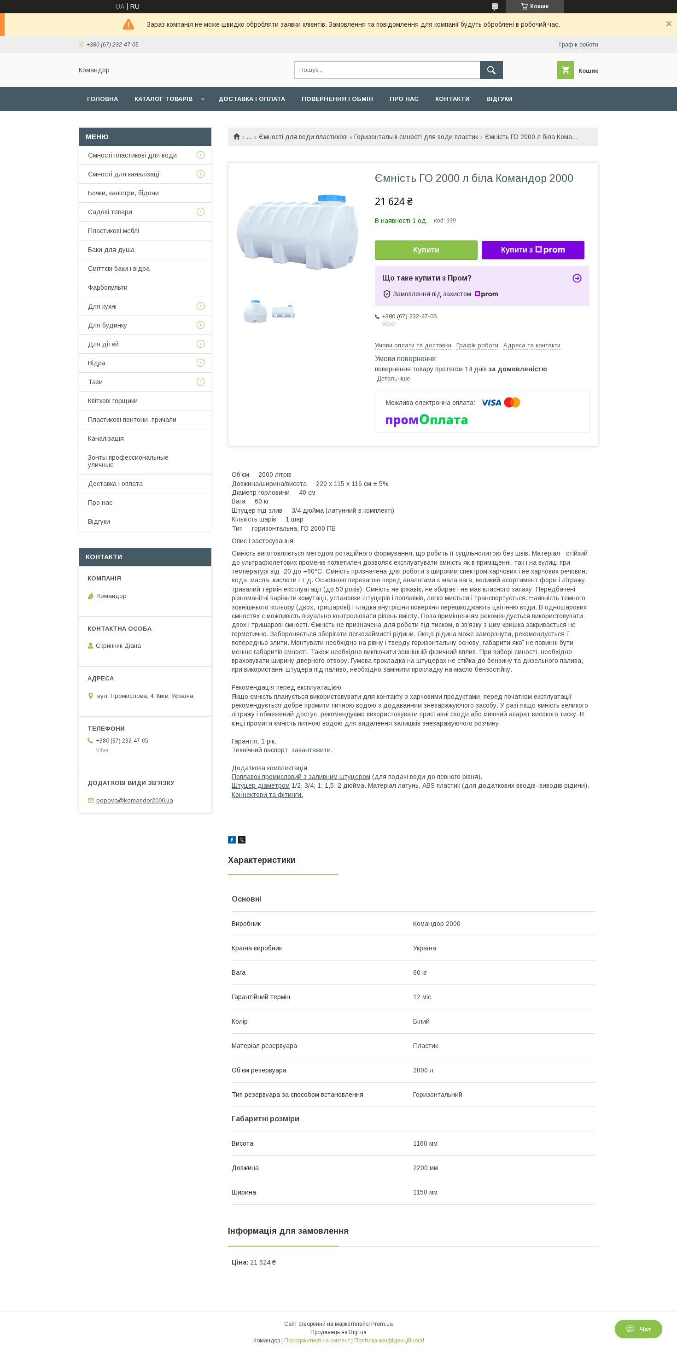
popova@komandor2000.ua (134, 800)
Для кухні (102, 306)
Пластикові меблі (113, 230)
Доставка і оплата (251, 98)
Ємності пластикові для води (132, 155)
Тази (95, 382)
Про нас (404, 98)
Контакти (452, 98)
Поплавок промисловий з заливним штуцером (301, 776)
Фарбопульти (108, 287)
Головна (102, 98)
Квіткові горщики (113, 400)
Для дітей (103, 344)
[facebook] (232, 841)
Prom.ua (382, 1324)
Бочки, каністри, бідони (123, 193)
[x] (241, 841)
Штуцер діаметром (261, 785)
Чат (645, 1329)
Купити (426, 250)
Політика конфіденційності (389, 1340)
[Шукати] (491, 70)
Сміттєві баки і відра (119, 268)
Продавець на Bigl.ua (338, 1332)
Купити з (517, 250)
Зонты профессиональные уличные (128, 461)
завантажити (311, 750)
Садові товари (110, 212)
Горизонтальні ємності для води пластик (416, 137)
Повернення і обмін (337, 98)
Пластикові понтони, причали (132, 419)
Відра (96, 363)
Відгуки (499, 98)
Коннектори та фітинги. (267, 794)
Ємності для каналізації (124, 174)
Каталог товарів (163, 98)
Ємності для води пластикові (303, 137)
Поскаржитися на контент (317, 1340)
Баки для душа (111, 249)
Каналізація (106, 438)
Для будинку (107, 325)
